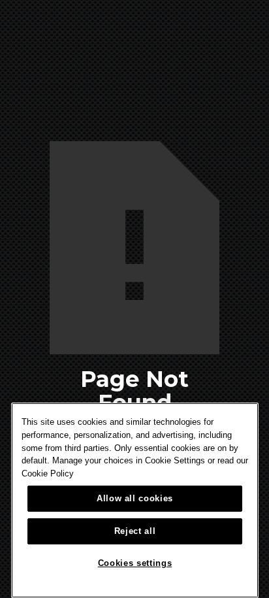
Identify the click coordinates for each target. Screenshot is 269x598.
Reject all (135, 531)
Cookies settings (135, 563)
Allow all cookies (135, 498)
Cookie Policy (48, 473)
